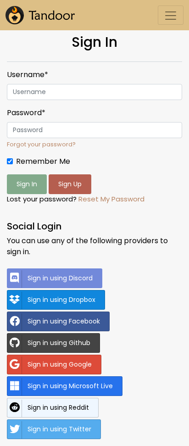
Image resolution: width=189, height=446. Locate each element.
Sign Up (70, 184)
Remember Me (43, 161)
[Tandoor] (40, 15)
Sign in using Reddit (58, 407)
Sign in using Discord (60, 278)
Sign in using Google (60, 364)
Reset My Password (111, 199)
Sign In (27, 184)
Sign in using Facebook (64, 321)
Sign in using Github (59, 342)
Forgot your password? (41, 144)
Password (26, 112)
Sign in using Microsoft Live (70, 385)
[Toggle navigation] (170, 15)
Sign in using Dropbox (61, 299)
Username (27, 74)
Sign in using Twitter (59, 429)
